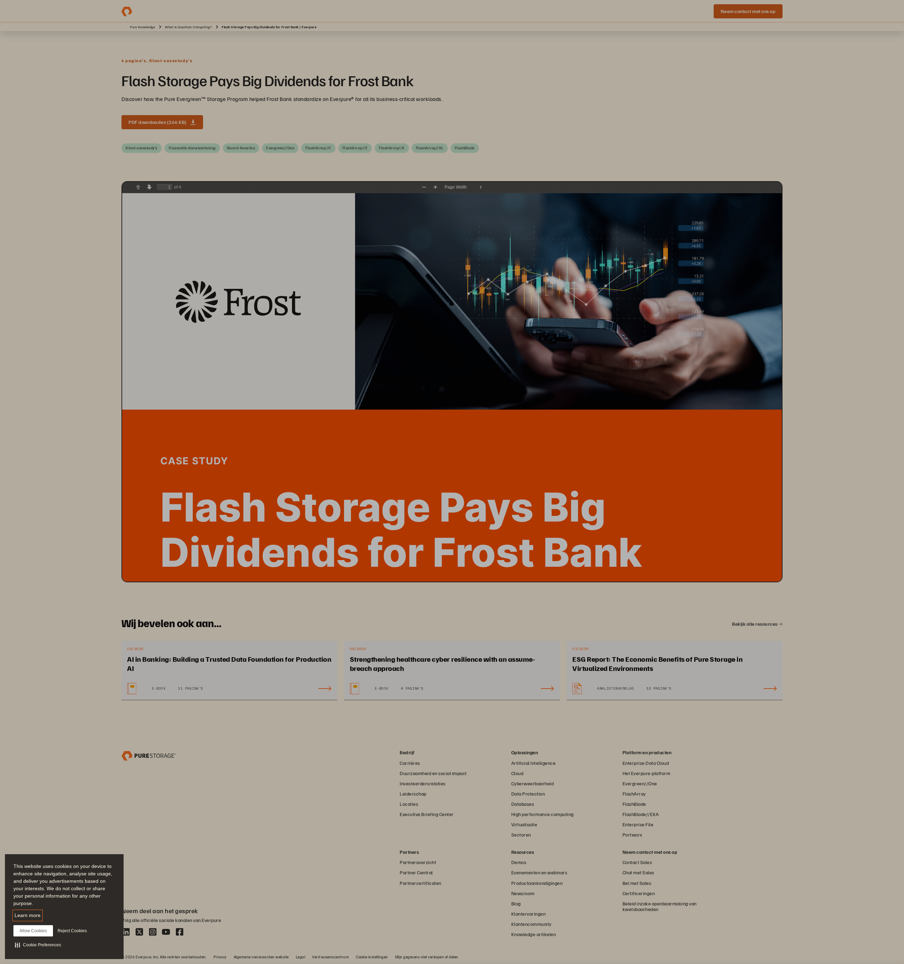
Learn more (27, 915)
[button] (38, 945)
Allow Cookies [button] (33, 930)
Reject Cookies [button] (72, 930)
